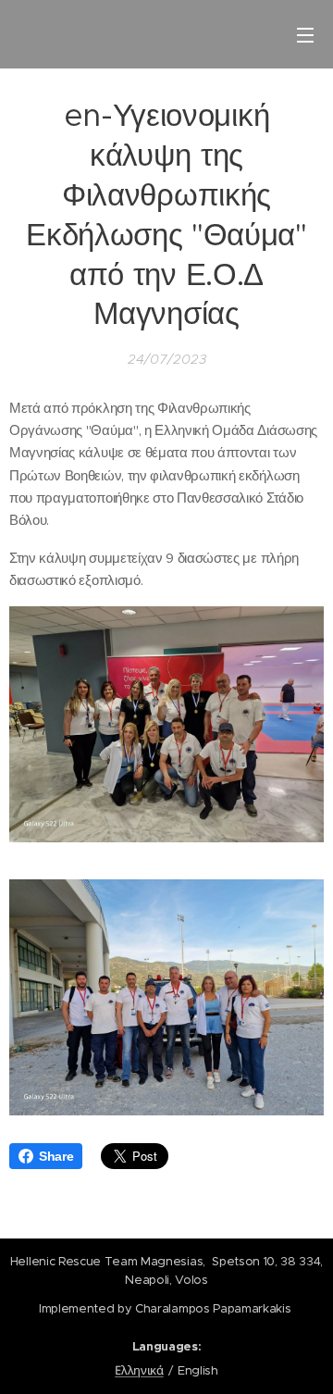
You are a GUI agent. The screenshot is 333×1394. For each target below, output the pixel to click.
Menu (305, 34)
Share (56, 1156)
